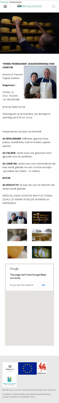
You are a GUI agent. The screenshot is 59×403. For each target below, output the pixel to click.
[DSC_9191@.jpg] (17, 234)
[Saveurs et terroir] (29, 6)
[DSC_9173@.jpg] (42, 217)
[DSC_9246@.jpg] (42, 234)
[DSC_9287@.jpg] (42, 252)
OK (43, 285)
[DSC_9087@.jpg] (17, 217)
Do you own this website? (22, 285)
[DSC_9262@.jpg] (17, 252)
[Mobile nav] (5, 6)
